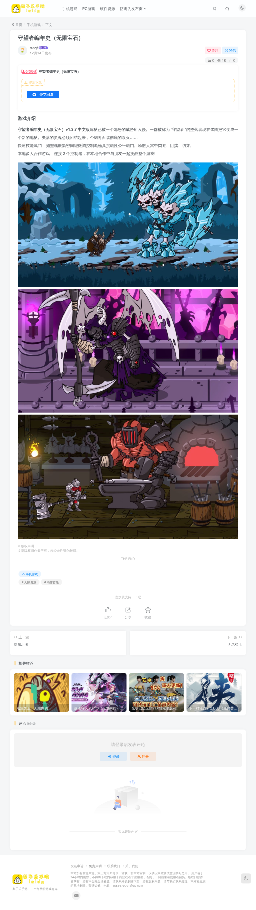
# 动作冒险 (51, 582)
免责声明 (95, 865)
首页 (18, 24)
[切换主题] (246, 878)
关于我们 (131, 865)
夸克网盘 (47, 94)
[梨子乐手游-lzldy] (31, 878)
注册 (145, 756)
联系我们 (113, 865)
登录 (116, 756)
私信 (232, 50)
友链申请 (77, 865)
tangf (34, 47)
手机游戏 (34, 24)
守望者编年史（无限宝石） (51, 38)
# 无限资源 (29, 582)
